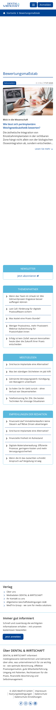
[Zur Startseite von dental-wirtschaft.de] (11, 4)
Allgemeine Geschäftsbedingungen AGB (26, 602)
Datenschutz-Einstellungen (28, 696)
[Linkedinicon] (35, 703)
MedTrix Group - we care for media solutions (29, 605)
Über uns (11, 591)
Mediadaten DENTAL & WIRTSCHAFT (25, 595)
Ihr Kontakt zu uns (16, 598)
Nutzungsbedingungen (20, 693)
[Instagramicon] (25, 703)
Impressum (40, 690)
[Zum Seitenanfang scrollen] (50, 704)
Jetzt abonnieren (26, 276)
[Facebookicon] (21, 703)
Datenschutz (41, 693)
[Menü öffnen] (33, 4)
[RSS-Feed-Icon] (30, 703)
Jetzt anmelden (13, 636)
